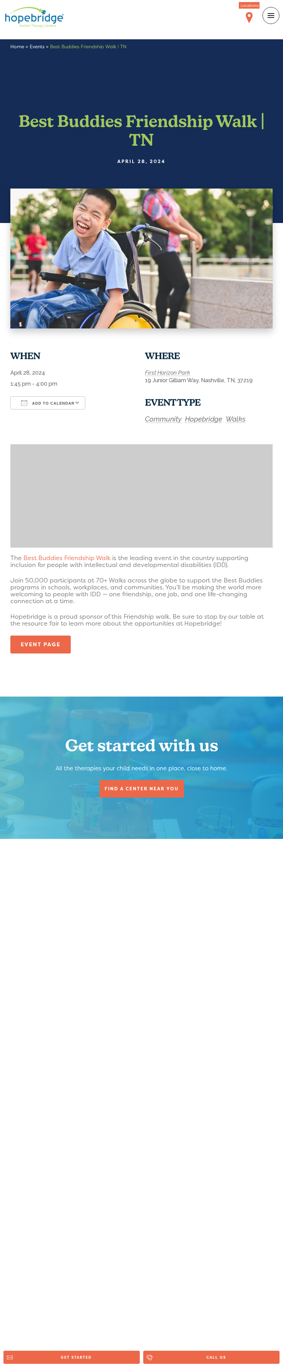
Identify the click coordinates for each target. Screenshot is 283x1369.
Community (163, 419)
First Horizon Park (167, 372)
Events (37, 46)
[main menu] (271, 15)
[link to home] (39, 18)
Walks (236, 419)
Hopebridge (203, 419)
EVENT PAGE (40, 644)
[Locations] (249, 18)
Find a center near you (142, 788)
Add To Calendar (53, 403)
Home (17, 46)
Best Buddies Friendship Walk (66, 558)
